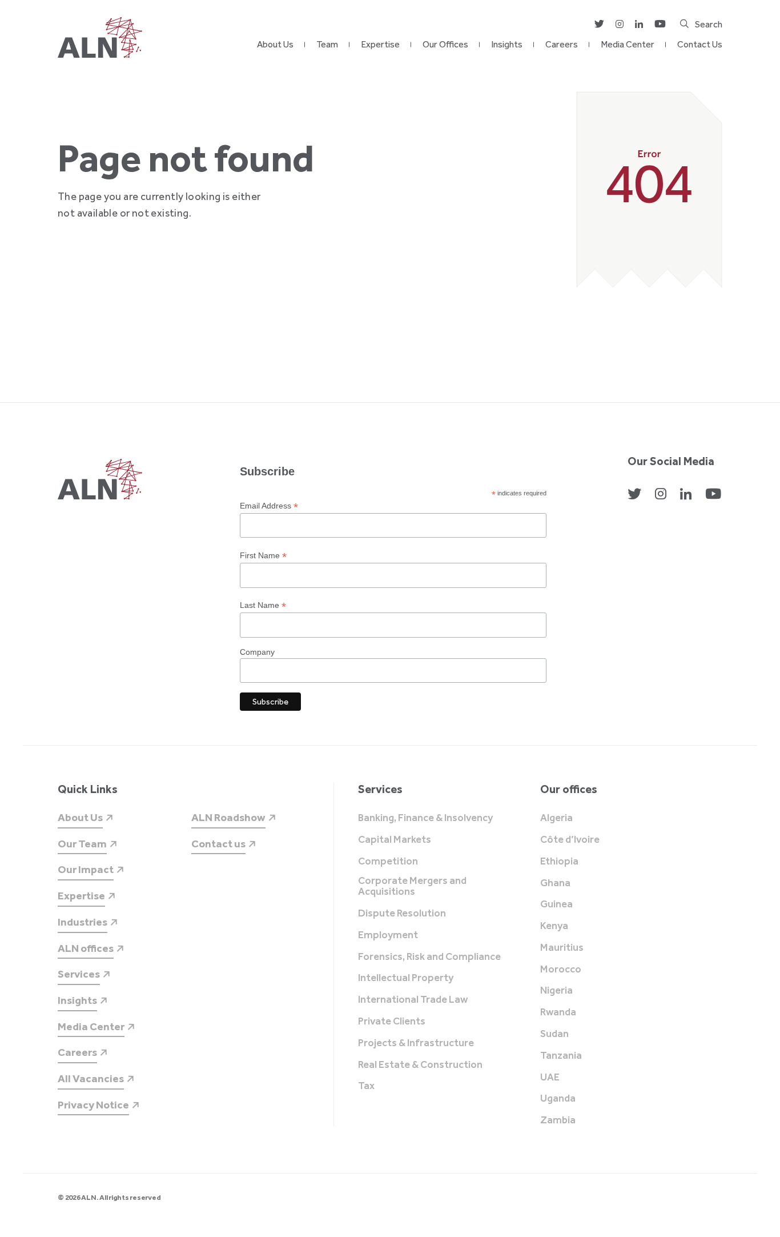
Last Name (263, 605)
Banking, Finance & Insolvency (425, 818)
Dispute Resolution (402, 913)
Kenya (554, 926)
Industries (82, 921)
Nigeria (556, 990)
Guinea (556, 904)
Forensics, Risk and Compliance (429, 957)
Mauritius (562, 948)
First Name (263, 555)
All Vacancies (91, 1078)
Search (708, 24)
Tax (366, 1086)
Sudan (554, 1034)
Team (327, 44)
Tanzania (561, 1056)
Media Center (627, 44)
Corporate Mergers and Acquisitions (412, 886)
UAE (550, 1077)
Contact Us (699, 44)
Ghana (555, 883)
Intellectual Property (405, 978)
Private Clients (391, 1021)
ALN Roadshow (228, 817)
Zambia (558, 1120)
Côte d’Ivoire (570, 840)
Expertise (380, 44)
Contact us (218, 843)
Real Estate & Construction (420, 1065)
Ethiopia (559, 861)
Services (79, 973)
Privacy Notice (93, 1104)
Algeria (556, 818)
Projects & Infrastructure (416, 1043)
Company (257, 651)
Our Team (82, 843)
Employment (388, 935)
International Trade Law (413, 1000)
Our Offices (445, 44)
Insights (506, 44)
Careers (561, 44)
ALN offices (86, 948)
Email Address (269, 506)
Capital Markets (394, 840)
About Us (275, 44)
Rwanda (558, 1012)
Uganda (558, 1098)
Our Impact (86, 869)
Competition (388, 861)
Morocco (560, 969)
